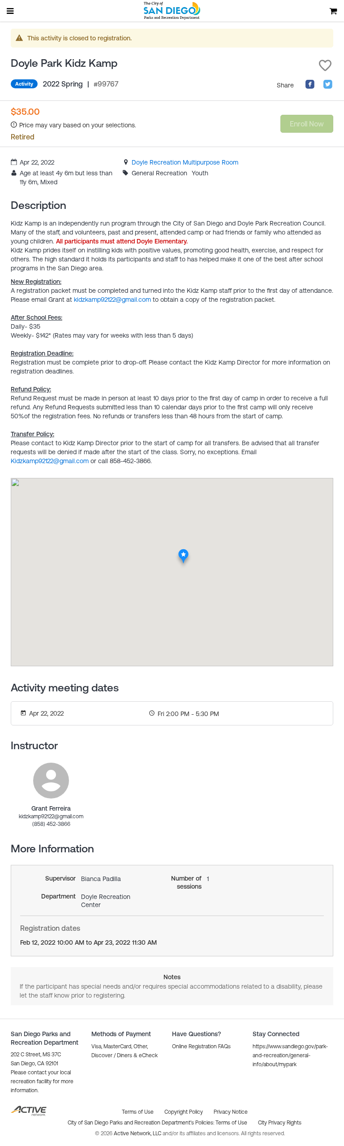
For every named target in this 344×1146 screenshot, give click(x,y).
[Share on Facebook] (310, 87)
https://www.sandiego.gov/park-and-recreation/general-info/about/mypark (290, 1055)
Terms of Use (231, 1123)
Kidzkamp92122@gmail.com (50, 460)
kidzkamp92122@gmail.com (112, 299)
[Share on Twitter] (327, 87)
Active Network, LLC (138, 1133)
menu (11, 11)
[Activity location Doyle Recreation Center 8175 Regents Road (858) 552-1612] (183, 551)
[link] (185, 162)
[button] (325, 65)
